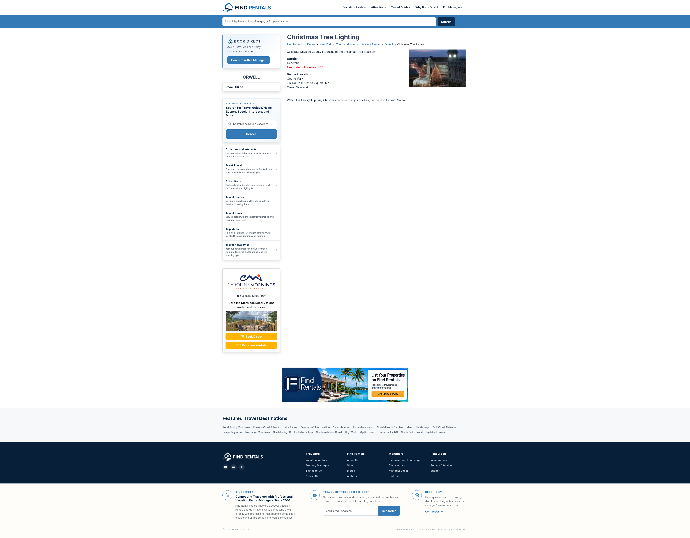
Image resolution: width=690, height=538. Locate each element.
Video (351, 465)
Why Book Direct (426, 7)
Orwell (389, 44)
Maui (409, 427)
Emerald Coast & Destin (266, 427)
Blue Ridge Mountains (257, 432)
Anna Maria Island (363, 427)
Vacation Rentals (354, 7)
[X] (242, 467)
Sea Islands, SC (282, 432)
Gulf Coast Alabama (444, 427)
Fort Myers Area (303, 432)
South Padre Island (412, 432)
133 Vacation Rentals (251, 345)
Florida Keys (422, 427)
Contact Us (432, 511)
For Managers (452, 7)
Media (351, 470)
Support (435, 470)
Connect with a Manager (248, 60)
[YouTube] (225, 467)
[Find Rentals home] (247, 7)
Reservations (439, 460)
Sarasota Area (341, 427)
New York (326, 44)
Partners (394, 476)
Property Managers (318, 465)
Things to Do (314, 470)
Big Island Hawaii (435, 432)
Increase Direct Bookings (404, 460)
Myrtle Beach (367, 432)
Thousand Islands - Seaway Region (358, 44)
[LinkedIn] (234, 467)
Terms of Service (441, 465)
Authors (352, 476)
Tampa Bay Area (232, 432)
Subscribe (389, 511)
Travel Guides (400, 7)
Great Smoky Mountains (236, 427)
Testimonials (397, 465)
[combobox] (329, 21)
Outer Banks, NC (388, 432)
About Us (352, 460)
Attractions (378, 7)
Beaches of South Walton (315, 427)
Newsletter (312, 476)
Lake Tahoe (290, 427)
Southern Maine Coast (329, 432)
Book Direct (253, 336)
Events (311, 44)
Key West (350, 432)
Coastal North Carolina (390, 427)
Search (251, 134)
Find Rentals (295, 44)
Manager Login (398, 470)
